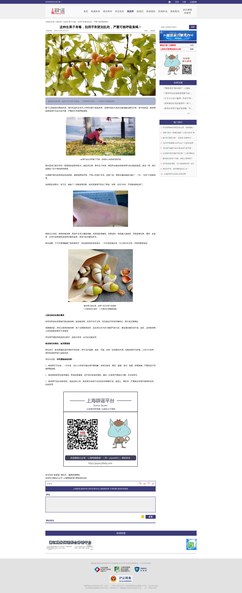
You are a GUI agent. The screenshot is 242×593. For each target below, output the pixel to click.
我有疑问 (174, 11)
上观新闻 (193, 2)
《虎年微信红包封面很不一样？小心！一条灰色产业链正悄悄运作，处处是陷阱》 (178, 103)
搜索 (193, 27)
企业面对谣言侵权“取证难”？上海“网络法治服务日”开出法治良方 (188, 153)
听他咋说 (162, 11)
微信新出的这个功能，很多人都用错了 (178, 158)
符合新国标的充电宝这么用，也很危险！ (178, 127)
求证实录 (119, 11)
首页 (86, 11)
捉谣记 (140, 11)
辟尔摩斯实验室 (187, 11)
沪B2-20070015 (117, 586)
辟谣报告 (150, 11)
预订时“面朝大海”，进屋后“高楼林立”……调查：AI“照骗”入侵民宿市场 (190, 138)
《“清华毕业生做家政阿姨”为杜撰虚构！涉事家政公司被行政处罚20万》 (178, 93)
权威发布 (95, 11)
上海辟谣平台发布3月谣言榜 (175, 174)
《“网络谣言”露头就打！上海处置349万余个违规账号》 (178, 88)
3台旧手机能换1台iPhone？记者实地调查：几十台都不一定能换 (188, 143)
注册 (184, 2)
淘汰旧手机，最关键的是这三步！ (176, 169)
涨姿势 (130, 11)
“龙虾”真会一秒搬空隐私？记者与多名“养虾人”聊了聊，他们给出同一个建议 (192, 133)
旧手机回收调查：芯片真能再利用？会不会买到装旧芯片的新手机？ (189, 164)
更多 (188, 113)
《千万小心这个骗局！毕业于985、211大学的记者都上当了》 (178, 98)
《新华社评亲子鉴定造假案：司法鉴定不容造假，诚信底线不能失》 (178, 108)
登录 (177, 2)
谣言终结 (107, 11)
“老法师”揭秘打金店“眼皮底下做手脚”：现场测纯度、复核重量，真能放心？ (192, 148)
